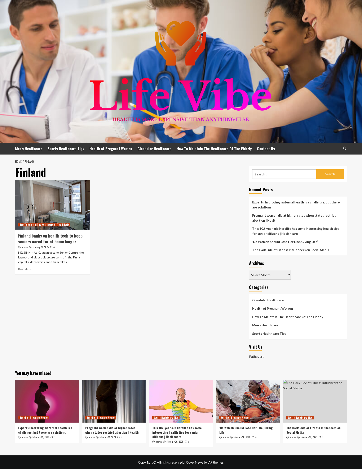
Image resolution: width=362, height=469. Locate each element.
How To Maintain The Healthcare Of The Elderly (214, 148)
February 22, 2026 (40, 437)
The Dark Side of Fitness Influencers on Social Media (290, 250)
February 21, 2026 (108, 437)
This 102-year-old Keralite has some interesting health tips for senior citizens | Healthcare (295, 231)
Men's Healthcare (265, 325)
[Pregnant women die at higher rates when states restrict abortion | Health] (114, 401)
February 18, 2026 (309, 437)
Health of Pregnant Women (110, 148)
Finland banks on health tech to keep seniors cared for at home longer (50, 239)
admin (25, 247)
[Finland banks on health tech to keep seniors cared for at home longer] (52, 205)
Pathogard (256, 356)
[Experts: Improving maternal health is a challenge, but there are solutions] (47, 401)
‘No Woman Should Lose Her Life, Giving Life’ (285, 242)
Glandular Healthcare (154, 148)
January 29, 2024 (40, 247)
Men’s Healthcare (28, 148)
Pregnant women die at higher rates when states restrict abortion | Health (294, 217)
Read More (24, 269)
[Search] (344, 148)
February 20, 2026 (175, 441)
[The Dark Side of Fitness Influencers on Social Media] (315, 401)
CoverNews (194, 462)
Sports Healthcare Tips (66, 148)
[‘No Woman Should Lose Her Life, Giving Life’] (248, 401)
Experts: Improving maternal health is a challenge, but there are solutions (296, 204)
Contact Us (266, 148)
